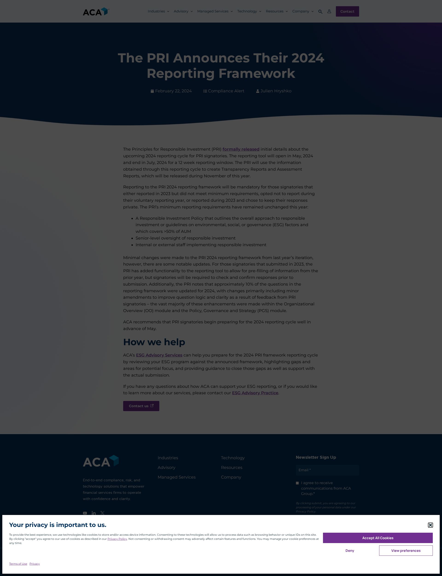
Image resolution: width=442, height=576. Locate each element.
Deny (350, 550)
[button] (430, 525)
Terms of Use (18, 563)
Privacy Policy (117, 539)
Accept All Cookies (377, 537)
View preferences (406, 550)
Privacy (34, 563)
